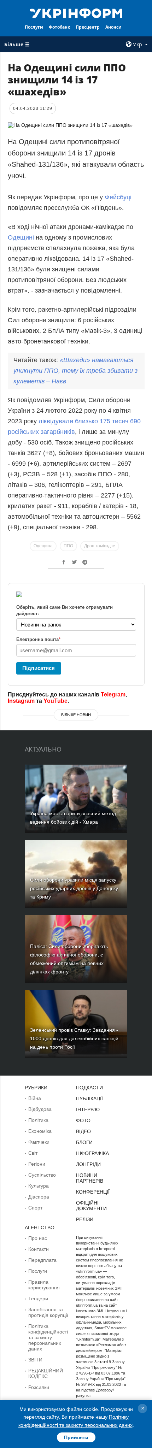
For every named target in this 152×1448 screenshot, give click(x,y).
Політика (38, 1120)
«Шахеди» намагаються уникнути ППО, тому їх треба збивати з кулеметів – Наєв (75, 371)
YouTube (55, 701)
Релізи (84, 1219)
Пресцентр (88, 27)
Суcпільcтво (42, 1175)
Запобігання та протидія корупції (48, 1312)
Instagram (21, 701)
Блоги (84, 1142)
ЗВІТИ (35, 1359)
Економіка (40, 1131)
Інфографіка (92, 1153)
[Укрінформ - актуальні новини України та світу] (76, 13)
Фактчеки (38, 1142)
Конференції (93, 1192)
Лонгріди (88, 1164)
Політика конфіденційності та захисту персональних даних (48, 1337)
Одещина (43, 545)
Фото (83, 1120)
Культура (38, 1186)
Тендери (38, 1298)
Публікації (89, 1098)
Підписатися (38, 668)
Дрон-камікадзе (99, 545)
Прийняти (76, 1437)
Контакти (38, 1249)
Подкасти (89, 1087)
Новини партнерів (89, 1178)
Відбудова (40, 1109)
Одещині (22, 237)
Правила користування (44, 1284)
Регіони (36, 1164)
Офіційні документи (91, 1205)
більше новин (76, 715)
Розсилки (38, 1387)
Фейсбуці (118, 197)
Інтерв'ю (88, 1109)
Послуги (34, 27)
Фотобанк (59, 27)
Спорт (35, 1208)
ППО (68, 545)
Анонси (113, 27)
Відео (83, 1131)
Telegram (113, 694)
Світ (32, 1153)
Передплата (42, 1260)
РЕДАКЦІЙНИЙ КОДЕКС (45, 1373)
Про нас (37, 1238)
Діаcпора (38, 1197)
